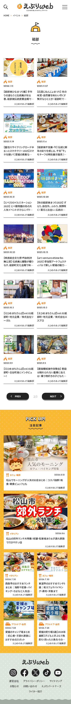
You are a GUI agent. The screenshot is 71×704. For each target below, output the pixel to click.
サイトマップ (55, 680)
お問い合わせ (30, 686)
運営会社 (14, 680)
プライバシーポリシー (34, 680)
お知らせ (14, 686)
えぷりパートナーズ (51, 686)
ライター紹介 (35, 691)
